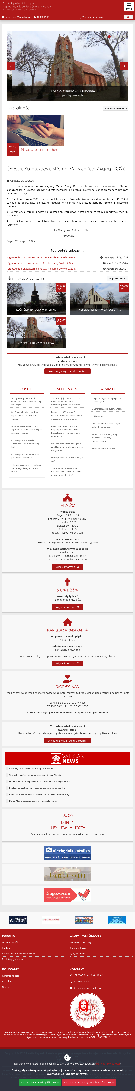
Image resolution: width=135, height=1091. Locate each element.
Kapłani (6, 948)
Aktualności (18, 108)
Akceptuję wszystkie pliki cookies (67, 740)
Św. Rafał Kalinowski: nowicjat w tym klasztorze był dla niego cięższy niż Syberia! (67, 447)
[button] (105, 36)
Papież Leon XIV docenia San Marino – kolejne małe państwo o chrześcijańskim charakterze (66, 415)
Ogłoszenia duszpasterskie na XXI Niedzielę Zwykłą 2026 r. (41, 257)
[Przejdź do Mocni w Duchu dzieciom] (52, 920)
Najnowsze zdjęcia (25, 278)
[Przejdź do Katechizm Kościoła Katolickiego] (85, 920)
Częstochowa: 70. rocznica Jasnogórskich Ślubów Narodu (35, 775)
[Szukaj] (128, 17)
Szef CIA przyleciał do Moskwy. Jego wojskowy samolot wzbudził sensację (27, 415)
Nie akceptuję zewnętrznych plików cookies (88, 1082)
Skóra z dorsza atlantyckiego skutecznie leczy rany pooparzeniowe (105, 437)
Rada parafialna (78, 948)
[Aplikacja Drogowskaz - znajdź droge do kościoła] (67, 895)
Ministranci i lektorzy (80, 942)
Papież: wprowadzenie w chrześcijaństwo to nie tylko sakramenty (39, 794)
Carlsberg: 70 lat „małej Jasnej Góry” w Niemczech (31, 768)
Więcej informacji (66, 566)
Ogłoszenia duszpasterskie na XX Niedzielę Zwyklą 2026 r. (41, 263)
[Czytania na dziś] (67, 873)
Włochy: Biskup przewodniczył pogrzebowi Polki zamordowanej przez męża (26, 401)
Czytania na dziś (10, 975)
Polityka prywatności (13, 959)
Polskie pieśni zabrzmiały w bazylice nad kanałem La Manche (37, 788)
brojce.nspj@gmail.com (17, 16)
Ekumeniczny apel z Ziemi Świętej (107, 408)
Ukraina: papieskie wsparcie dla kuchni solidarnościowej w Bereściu (40, 781)
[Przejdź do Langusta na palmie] (118, 920)
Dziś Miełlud (97, 416)
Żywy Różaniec (77, 953)
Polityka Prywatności (108, 1063)
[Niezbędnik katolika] (67, 852)
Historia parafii (10, 942)
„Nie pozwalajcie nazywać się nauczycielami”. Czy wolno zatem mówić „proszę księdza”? (66, 471)
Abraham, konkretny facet (104, 448)
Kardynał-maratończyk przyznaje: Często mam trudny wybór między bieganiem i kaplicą (26, 429)
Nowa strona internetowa (40, 149)
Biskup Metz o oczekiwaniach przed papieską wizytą (33, 801)
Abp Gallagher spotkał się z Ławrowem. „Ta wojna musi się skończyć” (25, 443)
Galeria (5, 987)
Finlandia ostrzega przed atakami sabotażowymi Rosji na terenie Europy (26, 468)
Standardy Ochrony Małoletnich (19, 953)
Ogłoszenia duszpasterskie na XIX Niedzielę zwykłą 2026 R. (41, 268)
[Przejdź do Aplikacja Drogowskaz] (18, 920)
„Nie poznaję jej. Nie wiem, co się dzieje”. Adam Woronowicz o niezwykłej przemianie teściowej (66, 401)
